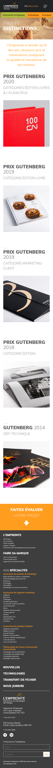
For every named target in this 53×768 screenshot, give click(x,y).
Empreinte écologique (14, 15)
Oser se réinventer (10, 557)
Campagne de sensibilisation (14, 652)
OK (46, 754)
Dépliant (6, 595)
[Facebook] (5, 735)
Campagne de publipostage (13, 654)
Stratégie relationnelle (11, 658)
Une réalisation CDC (9, 764)
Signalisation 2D (9, 617)
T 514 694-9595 (9, 730)
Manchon (6, 581)
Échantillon (7, 585)
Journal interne (8, 633)
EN (30, 6)
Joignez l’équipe (9, 545)
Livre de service (9, 640)
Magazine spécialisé (10, 629)
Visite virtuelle (8, 543)
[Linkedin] (11, 735)
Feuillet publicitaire (10, 601)
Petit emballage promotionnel (14, 579)
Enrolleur (6, 621)
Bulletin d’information (11, 635)
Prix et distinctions (10, 559)
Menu (5, 608)
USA (36, 6)
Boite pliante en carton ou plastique (16, 576)
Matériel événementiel (11, 610)
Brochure (6, 597)
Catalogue (7, 599)
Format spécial (8, 612)
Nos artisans (8, 541)
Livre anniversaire (10, 642)
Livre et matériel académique (14, 637)
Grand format (8, 619)
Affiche (6, 615)
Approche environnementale (14, 561)
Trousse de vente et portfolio (14, 604)
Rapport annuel (9, 631)
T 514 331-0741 (9, 717)
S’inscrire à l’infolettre (14, 741)
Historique (7, 539)
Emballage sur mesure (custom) (15, 587)
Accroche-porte (9, 606)
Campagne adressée (11, 656)
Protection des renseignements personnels (19, 548)
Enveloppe (7, 583)
